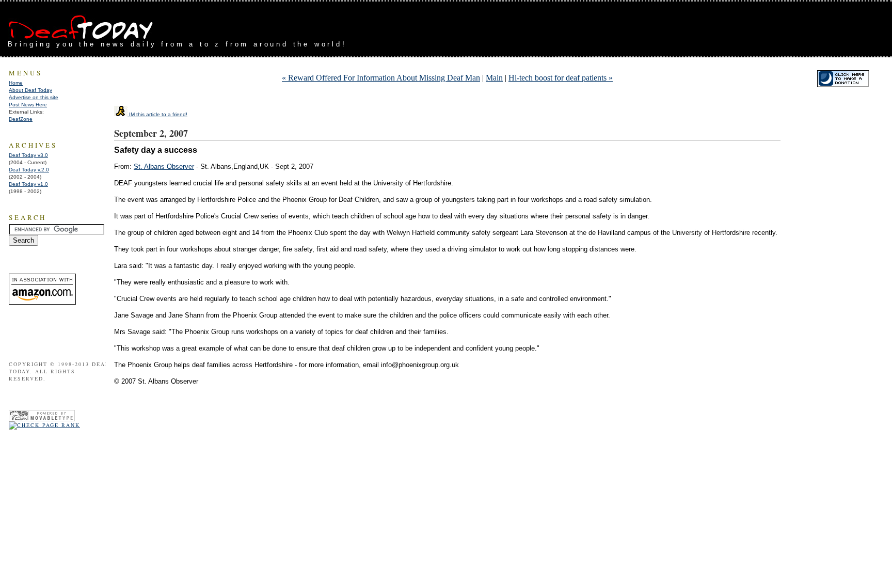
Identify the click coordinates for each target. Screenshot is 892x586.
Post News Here (28, 104)
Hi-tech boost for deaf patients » (560, 77)
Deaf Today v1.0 (28, 184)
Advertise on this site (33, 97)
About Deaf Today (30, 90)
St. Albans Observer (164, 166)
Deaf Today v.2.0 (29, 169)
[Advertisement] (763, 24)
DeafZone (21, 119)
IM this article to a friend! (157, 114)
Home (16, 83)
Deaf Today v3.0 (28, 155)
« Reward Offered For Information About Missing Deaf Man (381, 77)
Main (494, 77)
